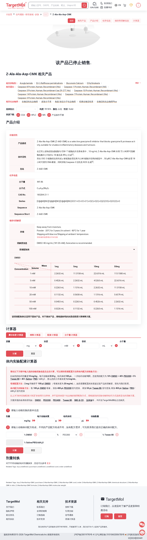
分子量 (123, 341)
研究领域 (29, 14)
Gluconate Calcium (75, 83)
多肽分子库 (46, 101)
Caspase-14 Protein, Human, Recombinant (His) (40, 94)
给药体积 (67, 416)
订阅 (107, 516)
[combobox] (19, 109)
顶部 (71, 21)
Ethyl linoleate (93, 83)
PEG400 (56, 400)
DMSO (114, 376)
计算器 (136, 21)
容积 (84, 341)
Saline (29, 379)
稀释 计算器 (35, 335)
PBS (35, 379)
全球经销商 (42, 511)
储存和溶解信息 (122, 21)
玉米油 (89, 400)
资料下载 (69, 507)
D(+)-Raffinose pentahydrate (49, 83)
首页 (10, 14)
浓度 (46, 341)
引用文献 (69, 511)
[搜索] (84, 5)
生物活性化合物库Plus (107, 101)
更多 (49, 463)
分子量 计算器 (71, 335)
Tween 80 (14, 379)
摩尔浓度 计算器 (16, 335)
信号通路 (20, 14)
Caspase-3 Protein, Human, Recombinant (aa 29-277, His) (44, 90)
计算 (15, 353)
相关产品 (82, 21)
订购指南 (41, 515)
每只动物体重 (43, 416)
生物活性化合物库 (30, 101)
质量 (8, 341)
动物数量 (95, 416)
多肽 (37, 14)
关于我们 (10, 507)
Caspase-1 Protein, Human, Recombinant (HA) (85, 87)
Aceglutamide (26, 83)
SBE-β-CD (79, 400)
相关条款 (10, 519)
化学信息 (106, 21)
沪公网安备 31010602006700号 (110, 534)
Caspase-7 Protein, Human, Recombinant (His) (86, 94)
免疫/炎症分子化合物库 (65, 101)
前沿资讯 (10, 515)
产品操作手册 (58, 115)
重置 (33, 353)
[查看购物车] (124, 5)
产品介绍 (94, 21)
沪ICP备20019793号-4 (84, 534)
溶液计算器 (70, 519)
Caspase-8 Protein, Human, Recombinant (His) (39, 87)
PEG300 (127, 376)
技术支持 (41, 519)
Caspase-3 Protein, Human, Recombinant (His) (39, 98)
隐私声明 (10, 511)
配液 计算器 (52, 335)
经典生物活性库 (86, 101)
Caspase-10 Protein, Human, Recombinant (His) (96, 90)
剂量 (8, 416)
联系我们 (41, 507)
